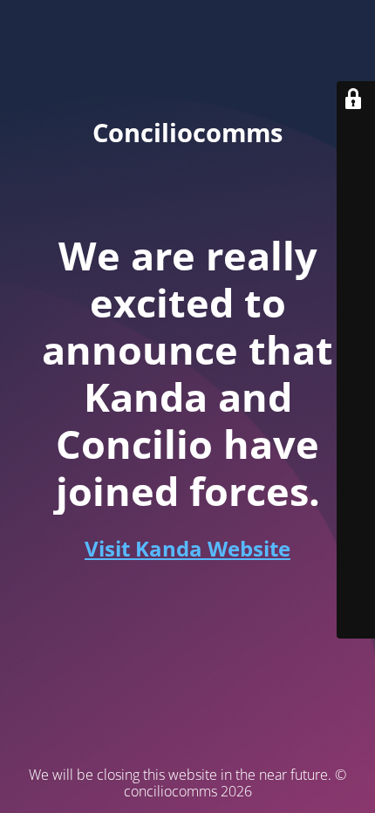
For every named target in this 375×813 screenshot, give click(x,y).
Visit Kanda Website (187, 548)
